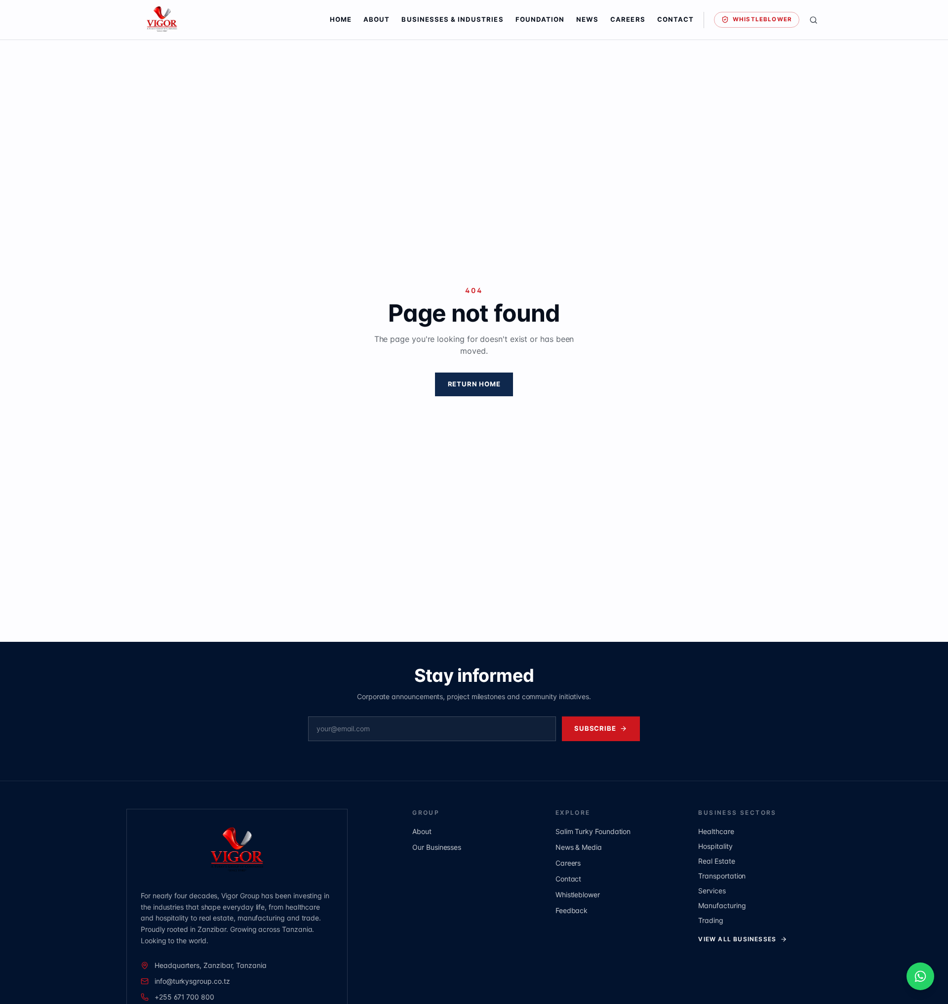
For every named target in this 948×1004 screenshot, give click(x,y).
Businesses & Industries (452, 19)
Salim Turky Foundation (593, 831)
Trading (710, 920)
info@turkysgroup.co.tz (192, 981)
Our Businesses (436, 847)
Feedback (571, 910)
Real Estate (716, 861)
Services (711, 890)
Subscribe (595, 728)
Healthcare (716, 831)
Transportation (722, 876)
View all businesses (737, 939)
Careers (627, 19)
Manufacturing (722, 905)
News (587, 19)
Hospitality (715, 846)
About (376, 19)
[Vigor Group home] (224, 20)
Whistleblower (762, 19)
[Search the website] (813, 20)
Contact (675, 19)
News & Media (578, 847)
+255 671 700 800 (184, 997)
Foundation (540, 19)
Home (341, 19)
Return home (474, 384)
